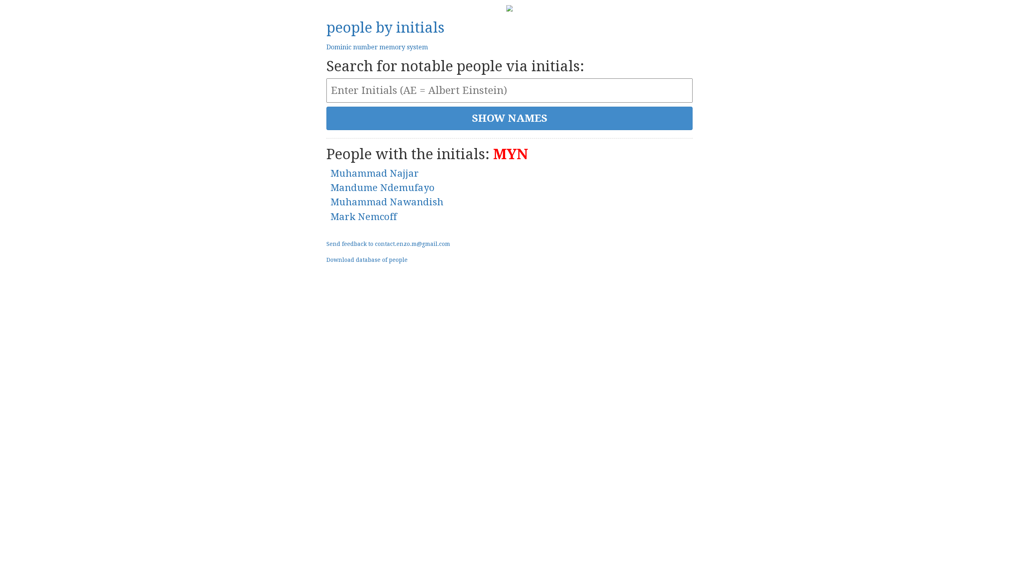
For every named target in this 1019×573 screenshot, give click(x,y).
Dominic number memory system (377, 47)
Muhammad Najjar (374, 173)
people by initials (385, 27)
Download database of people (367, 260)
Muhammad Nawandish (386, 202)
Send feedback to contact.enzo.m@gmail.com (388, 244)
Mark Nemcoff (363, 216)
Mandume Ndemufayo (382, 187)
